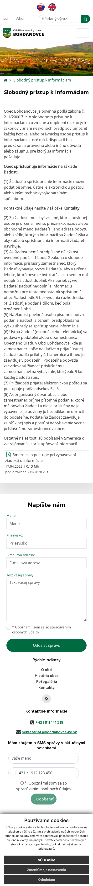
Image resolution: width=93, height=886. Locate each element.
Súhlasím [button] (46, 860)
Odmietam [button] (46, 879)
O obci (46, 670)
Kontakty (71, 208)
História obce (46, 676)
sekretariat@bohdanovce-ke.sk (49, 732)
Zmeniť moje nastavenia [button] (46, 870)
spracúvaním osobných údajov (43, 788)
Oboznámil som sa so (41, 629)
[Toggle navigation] (82, 33)
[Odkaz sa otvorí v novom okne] (46, 698)
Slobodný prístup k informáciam (42, 80)
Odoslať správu (46, 645)
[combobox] (19, 773)
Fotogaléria (46, 682)
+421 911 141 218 (49, 722)
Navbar (12, 33)
